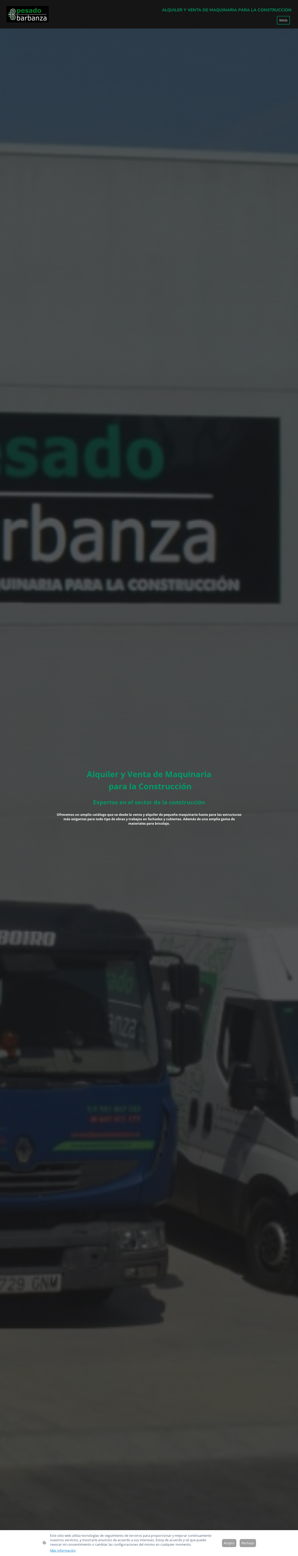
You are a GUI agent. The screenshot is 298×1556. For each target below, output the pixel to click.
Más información (63, 1550)
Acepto (229, 1543)
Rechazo (247, 1543)
